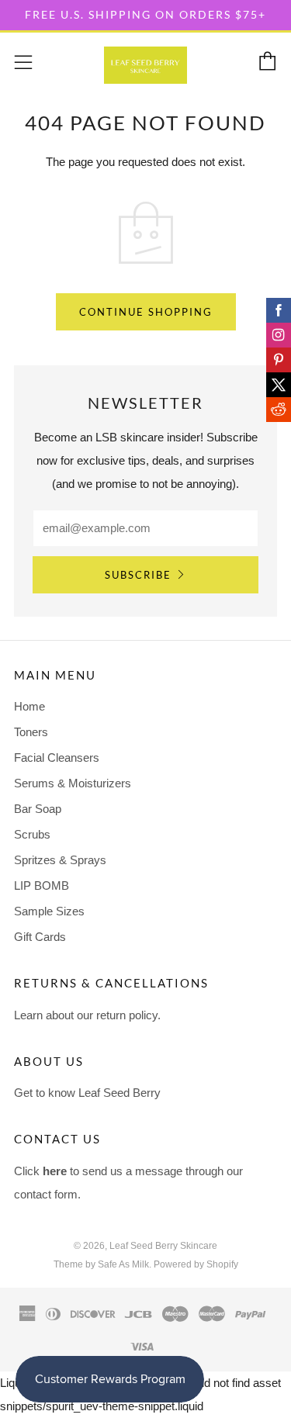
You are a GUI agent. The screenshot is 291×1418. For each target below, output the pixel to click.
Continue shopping (146, 312)
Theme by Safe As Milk (101, 1264)
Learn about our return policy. (87, 1015)
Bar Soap (37, 808)
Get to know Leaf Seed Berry (87, 1092)
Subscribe (138, 575)
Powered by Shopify (196, 1264)
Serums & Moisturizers (72, 783)
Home (29, 706)
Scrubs (32, 834)
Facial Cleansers (56, 757)
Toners (31, 731)
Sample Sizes (49, 911)
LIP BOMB (41, 885)
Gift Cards (40, 936)
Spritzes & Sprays (60, 859)
